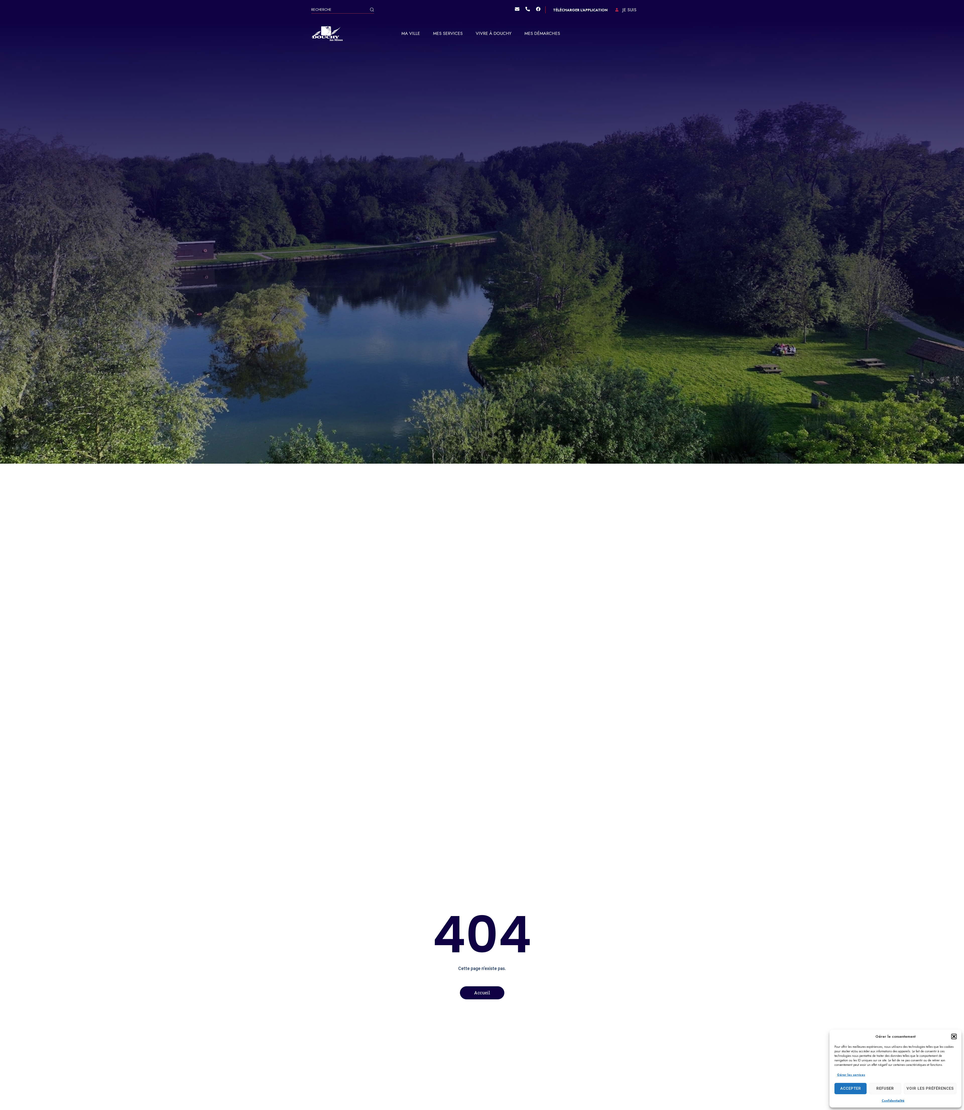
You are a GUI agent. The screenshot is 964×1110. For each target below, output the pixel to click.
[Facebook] (538, 9)
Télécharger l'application (580, 10)
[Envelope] (517, 9)
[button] (953, 1036)
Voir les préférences (930, 1088)
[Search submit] (372, 10)
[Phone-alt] (527, 9)
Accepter (850, 1088)
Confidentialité (893, 1100)
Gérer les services (851, 1075)
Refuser (885, 1088)
